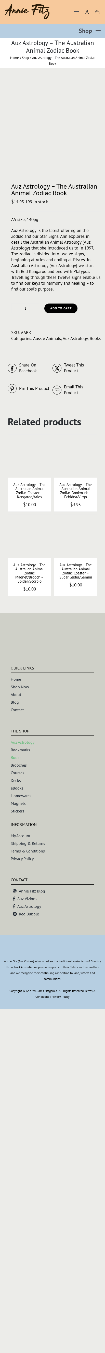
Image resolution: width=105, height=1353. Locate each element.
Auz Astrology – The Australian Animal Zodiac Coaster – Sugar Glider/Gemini (75, 571)
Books (95, 338)
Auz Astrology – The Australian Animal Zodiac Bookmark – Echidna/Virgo (75, 490)
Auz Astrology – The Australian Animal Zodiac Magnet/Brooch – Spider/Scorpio (29, 573)
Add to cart (61, 308)
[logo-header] (27, 6)
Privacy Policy (60, 997)
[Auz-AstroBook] (52, 125)
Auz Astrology (75, 338)
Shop (25, 58)
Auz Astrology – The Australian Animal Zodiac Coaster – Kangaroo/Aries (29, 490)
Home (14, 58)
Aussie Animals (47, 338)
